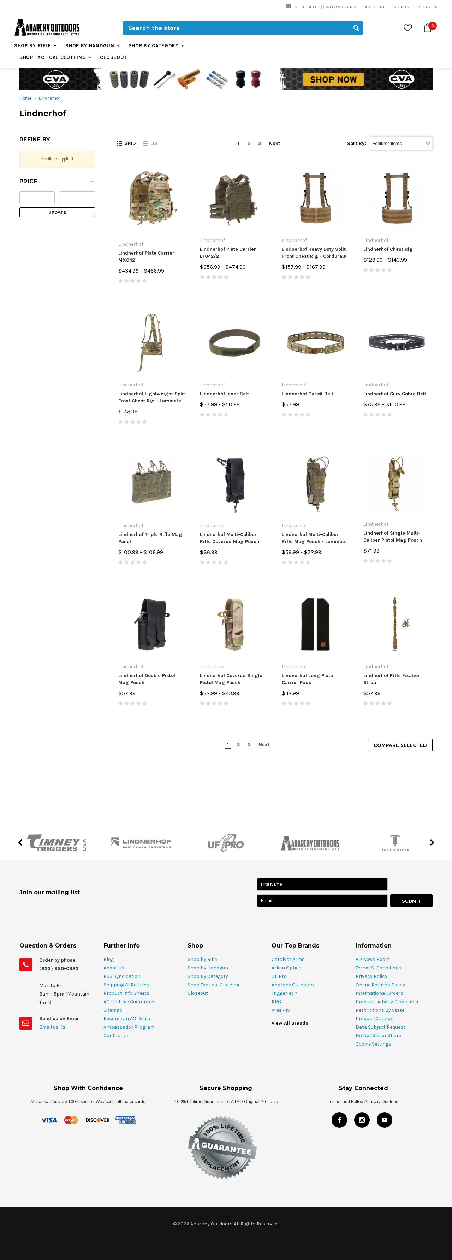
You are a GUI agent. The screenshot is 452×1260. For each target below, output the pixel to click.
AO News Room (373, 959)
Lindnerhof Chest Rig (388, 249)
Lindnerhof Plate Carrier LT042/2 (228, 252)
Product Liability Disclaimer (387, 1002)
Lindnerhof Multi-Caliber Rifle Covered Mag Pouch (229, 537)
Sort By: (356, 143)
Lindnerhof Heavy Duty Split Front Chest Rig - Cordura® (314, 252)
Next (274, 143)
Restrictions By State (380, 1010)
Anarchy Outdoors (293, 985)
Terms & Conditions (379, 968)
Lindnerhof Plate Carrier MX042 (146, 256)
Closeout (113, 57)
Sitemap (113, 1010)
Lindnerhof (49, 98)
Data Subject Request (380, 1027)
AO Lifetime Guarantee (128, 1002)
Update (57, 212)
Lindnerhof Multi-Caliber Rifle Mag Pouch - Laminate (314, 537)
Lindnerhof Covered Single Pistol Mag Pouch (231, 679)
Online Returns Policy (380, 985)
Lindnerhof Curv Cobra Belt (394, 394)
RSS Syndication (122, 976)
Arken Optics (287, 968)
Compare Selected (400, 745)
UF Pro (279, 976)
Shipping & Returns (126, 985)
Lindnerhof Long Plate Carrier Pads (307, 679)
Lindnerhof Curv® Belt (307, 394)
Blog (108, 959)
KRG (276, 1002)
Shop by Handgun (89, 46)
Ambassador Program (129, 1027)
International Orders (379, 993)
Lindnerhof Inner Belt (224, 394)
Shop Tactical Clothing (52, 57)
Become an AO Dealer (127, 1019)
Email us (49, 1027)
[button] (57, 183)
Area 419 (281, 1010)
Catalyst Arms (288, 959)
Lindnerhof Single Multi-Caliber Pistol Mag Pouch (392, 536)
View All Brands (290, 1023)
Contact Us (116, 1036)
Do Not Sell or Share (378, 1036)
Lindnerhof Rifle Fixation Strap (392, 679)
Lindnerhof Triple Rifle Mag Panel (150, 537)
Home (25, 98)
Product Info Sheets (126, 993)
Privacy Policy (371, 976)
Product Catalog (374, 1019)
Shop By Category (154, 46)
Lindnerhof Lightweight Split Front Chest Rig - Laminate (151, 397)
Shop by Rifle (32, 46)
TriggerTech (284, 993)
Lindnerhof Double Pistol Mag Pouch (146, 679)
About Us (113, 968)
